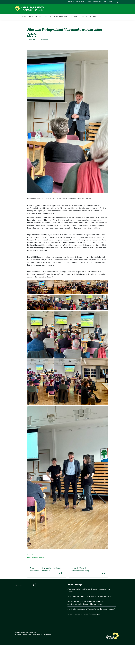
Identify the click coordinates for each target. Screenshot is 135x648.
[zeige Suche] (117, 2)
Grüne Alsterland (33, 557)
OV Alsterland (43, 40)
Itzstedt (41, 557)
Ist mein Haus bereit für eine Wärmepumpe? (84, 614)
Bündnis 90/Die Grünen (32, 7)
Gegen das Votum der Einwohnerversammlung (88, 570)
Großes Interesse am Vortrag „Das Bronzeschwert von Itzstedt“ (90, 596)
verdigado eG (47, 634)
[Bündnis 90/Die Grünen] (17, 8)
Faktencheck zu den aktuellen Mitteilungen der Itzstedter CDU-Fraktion (47, 570)
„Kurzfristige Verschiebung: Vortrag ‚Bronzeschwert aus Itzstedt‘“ (91, 609)
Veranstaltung (31, 555)
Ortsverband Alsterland (32, 10)
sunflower (29, 634)
